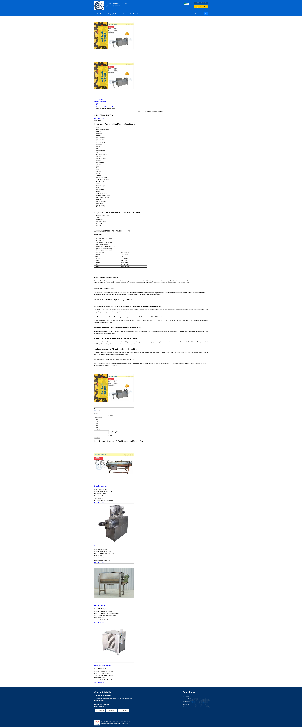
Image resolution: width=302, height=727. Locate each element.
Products (98, 105)
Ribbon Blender (99, 606)
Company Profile (112, 14)
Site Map (185, 707)
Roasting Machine (100, 486)
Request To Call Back (100, 101)
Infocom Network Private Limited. (121, 723)
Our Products (124, 14)
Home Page (100, 14)
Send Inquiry (202, 6)
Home (98, 103)
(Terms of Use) (126, 721)
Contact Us (136, 14)
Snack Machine (99, 546)
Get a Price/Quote (99, 118)
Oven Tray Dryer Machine (102, 665)
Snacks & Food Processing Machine (106, 107)
